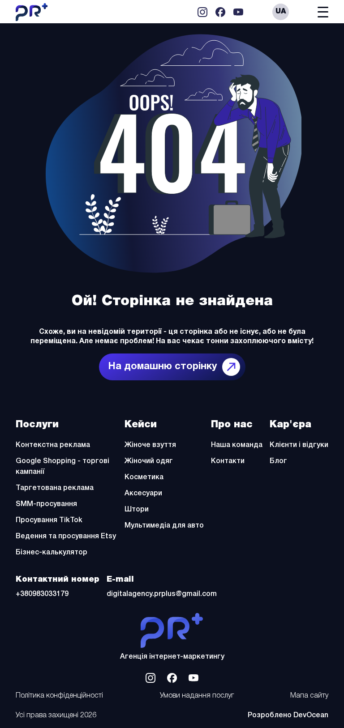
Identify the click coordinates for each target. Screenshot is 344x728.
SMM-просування (46, 504)
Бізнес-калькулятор (51, 552)
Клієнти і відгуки (299, 445)
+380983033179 (42, 594)
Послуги (37, 424)
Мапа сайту (309, 696)
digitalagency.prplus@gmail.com (162, 594)
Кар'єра (290, 424)
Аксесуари (143, 493)
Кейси (141, 424)
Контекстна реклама (53, 445)
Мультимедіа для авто (164, 526)
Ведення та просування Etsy (66, 536)
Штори (137, 510)
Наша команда (236, 445)
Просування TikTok (49, 520)
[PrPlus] (172, 630)
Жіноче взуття (150, 445)
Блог (278, 461)
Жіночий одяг (149, 461)
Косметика (144, 477)
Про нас (232, 424)
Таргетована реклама (55, 488)
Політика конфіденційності (59, 696)
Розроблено (288, 715)
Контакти (228, 461)
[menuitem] (280, 12)
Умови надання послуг (197, 696)
